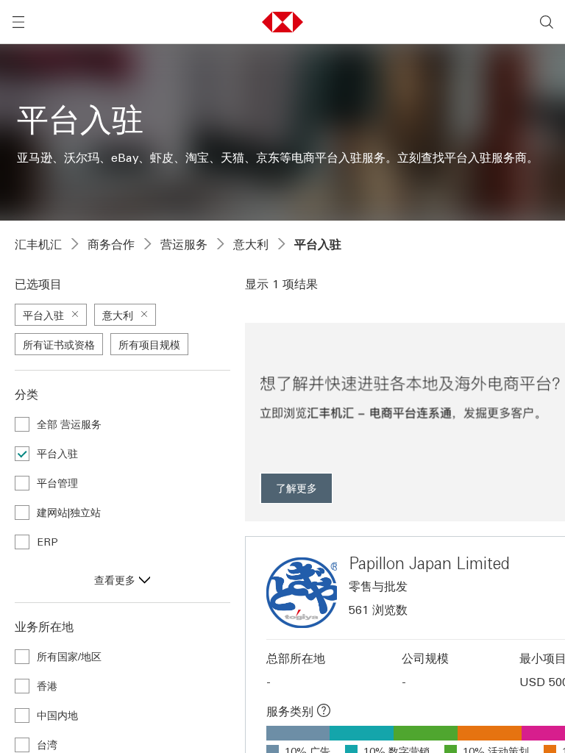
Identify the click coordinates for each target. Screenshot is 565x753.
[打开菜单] (18, 22)
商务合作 (111, 244)
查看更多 (114, 579)
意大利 (251, 244)
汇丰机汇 (38, 244)
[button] (282, 22)
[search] (546, 22)
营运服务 (183, 244)
